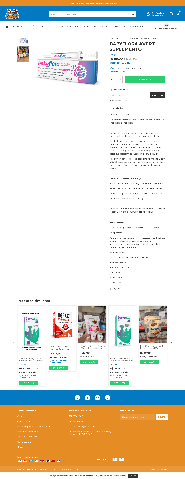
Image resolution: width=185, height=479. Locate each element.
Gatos (103, 26)
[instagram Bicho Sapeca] (77, 397)
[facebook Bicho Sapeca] (87, 397)
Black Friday (49, 26)
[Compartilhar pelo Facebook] (110, 289)
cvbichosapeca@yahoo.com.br (83, 426)
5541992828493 (76, 416)
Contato (21, 416)
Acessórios (118, 26)
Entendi (132, 475)
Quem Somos (24, 421)
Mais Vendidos (69, 26)
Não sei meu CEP (118, 101)
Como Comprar (24, 442)
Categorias (15, 26)
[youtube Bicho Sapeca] (97, 397)
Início (34, 26)
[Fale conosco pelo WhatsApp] (171, 14)
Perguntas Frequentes (28, 431)
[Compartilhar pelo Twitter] (114, 289)
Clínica (20, 447)
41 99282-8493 (76, 421)
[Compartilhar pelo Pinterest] (119, 289)
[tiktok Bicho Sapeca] (107, 397)
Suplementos (137, 26)
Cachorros (89, 26)
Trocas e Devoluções (27, 437)
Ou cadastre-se (157, 15)
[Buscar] (133, 13)
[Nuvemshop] (159, 469)
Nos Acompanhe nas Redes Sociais (34, 426)
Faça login (160, 13)
